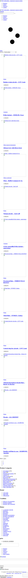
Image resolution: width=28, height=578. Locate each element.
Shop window (6, 554)
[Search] (14, 13)
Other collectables (7, 487)
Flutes (4, 79)
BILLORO (5, 512)
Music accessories (7, 484)
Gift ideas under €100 (8, 485)
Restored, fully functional (9, 504)
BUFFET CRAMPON (8, 516)
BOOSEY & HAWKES (8, 515)
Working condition (7, 502)
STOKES (5, 530)
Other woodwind (7, 177)
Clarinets (5, 112)
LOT (4, 522)
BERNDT (5, 511)
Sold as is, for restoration (9, 501)
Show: (1, 458)
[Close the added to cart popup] (12, 577)
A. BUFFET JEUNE (8, 510)
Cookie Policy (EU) (18, 573)
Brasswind (5, 477)
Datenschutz (8, 573)
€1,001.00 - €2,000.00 (8, 541)
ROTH (4, 527)
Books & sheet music (8, 480)
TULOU (5, 532)
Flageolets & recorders (8, 473)
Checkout (9, 577)
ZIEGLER (5, 535)
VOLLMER (6, 534)
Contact (5, 7)
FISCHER (5, 519)
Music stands (6, 481)
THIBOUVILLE (7, 531)
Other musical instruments (9, 145)
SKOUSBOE (6, 528)
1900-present (6, 495)
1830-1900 (5, 494)
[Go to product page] (15, 66)
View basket (3, 577)
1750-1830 (5, 493)
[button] (2, 11)
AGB (13, 573)
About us (5, 6)
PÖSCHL (5, 524)
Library (4, 4)
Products (5, 3)
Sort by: (2, 52)
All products (6, 471)
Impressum (24, 571)
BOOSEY (5, 514)
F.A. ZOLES (6, 518)
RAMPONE (6, 526)
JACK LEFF (6, 520)
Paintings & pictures (7, 483)
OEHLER (5, 523)
